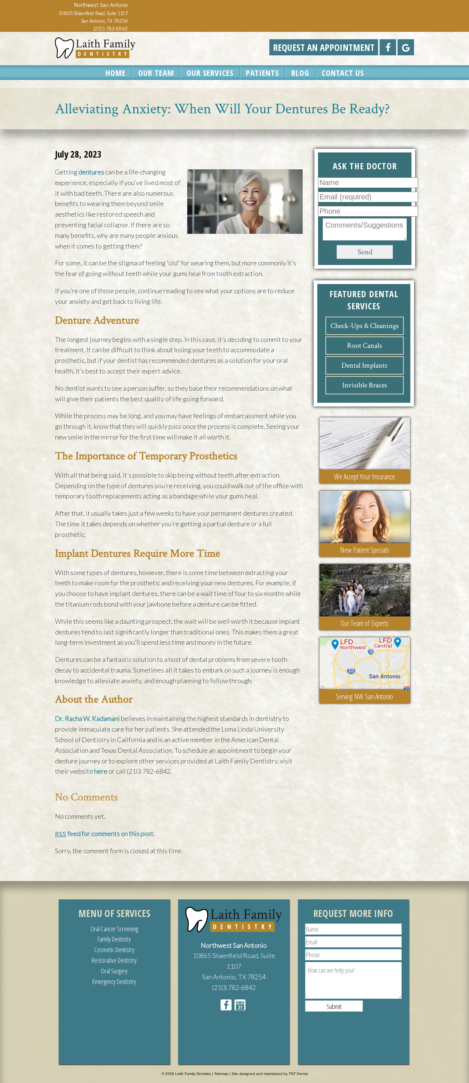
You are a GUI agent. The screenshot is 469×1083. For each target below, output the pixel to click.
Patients (262, 72)
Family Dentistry (114, 939)
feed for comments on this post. (105, 833)
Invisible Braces (364, 385)
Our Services (210, 72)
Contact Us (343, 72)
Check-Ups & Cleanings (364, 326)
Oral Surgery (114, 970)
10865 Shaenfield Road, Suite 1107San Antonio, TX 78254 (93, 16)
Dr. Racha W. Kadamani (87, 718)
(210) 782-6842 (110, 28)
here (100, 771)
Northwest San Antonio (234, 945)
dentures (91, 172)
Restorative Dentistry (114, 960)
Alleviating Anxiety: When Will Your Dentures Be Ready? (222, 108)
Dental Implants (364, 365)
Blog (300, 72)
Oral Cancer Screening (114, 928)
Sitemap (221, 1074)
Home (116, 72)
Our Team (156, 72)
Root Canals (364, 345)
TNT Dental (298, 1074)
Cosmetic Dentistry (114, 949)
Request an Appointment (323, 47)
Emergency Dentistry (114, 981)
